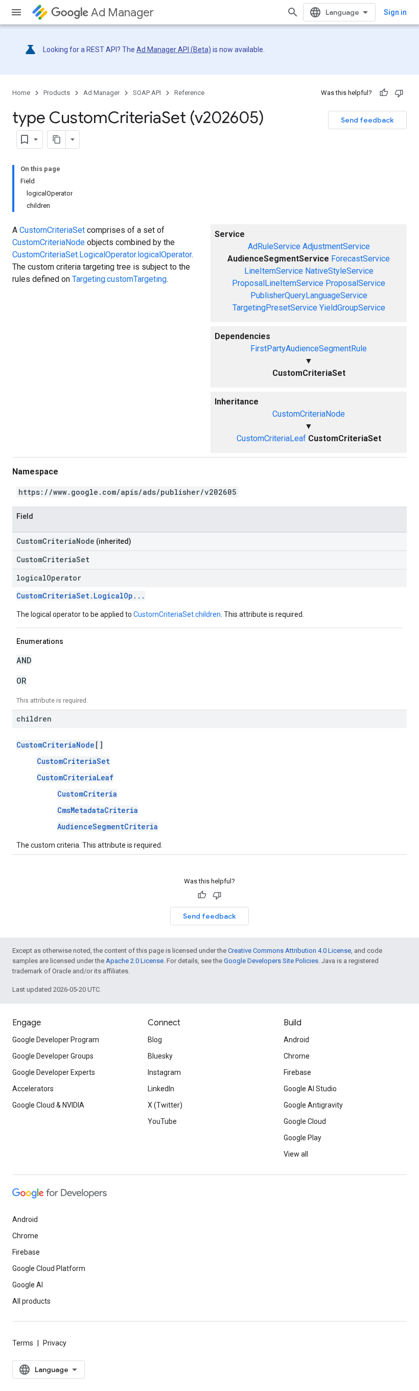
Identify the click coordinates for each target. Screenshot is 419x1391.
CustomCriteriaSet (52, 230)
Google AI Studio (310, 1089)
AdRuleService (274, 246)
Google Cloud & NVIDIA (48, 1105)
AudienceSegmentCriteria (107, 826)
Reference (189, 93)
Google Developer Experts (53, 1072)
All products (31, 1301)
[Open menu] (16, 12)
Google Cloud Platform (48, 1268)
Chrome (297, 1056)
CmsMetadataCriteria (97, 810)
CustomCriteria (87, 794)
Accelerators (33, 1089)
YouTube (162, 1121)
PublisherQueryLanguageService (308, 295)
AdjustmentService (336, 246)
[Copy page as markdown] (57, 139)
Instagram (164, 1072)
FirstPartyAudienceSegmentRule (308, 348)
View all (296, 1154)
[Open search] (293, 12)
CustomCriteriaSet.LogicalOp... (80, 596)
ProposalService (355, 283)
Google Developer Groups (53, 1056)
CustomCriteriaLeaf (271, 438)
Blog (155, 1040)
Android (296, 1040)
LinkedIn (161, 1089)
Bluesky (160, 1056)
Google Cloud (305, 1121)
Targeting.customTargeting (119, 279)
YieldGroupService (352, 308)
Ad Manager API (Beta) (173, 49)
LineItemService (273, 271)
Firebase (297, 1072)
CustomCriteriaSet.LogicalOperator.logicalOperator (102, 254)
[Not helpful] (399, 93)
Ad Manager (122, 12)
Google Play (302, 1138)
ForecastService (360, 258)
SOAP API (147, 93)
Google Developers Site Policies (271, 961)
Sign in (395, 12)
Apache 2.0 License (135, 961)
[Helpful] (383, 93)
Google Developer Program (55, 1040)
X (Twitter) (165, 1105)
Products (56, 93)
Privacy (54, 1343)
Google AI (27, 1285)
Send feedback (367, 120)
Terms (22, 1343)
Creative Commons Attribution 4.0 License (289, 950)
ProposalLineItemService (277, 283)
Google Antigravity (313, 1105)
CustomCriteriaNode (308, 414)
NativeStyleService (339, 271)
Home (21, 93)
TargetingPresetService (274, 308)
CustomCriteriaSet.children (177, 614)
